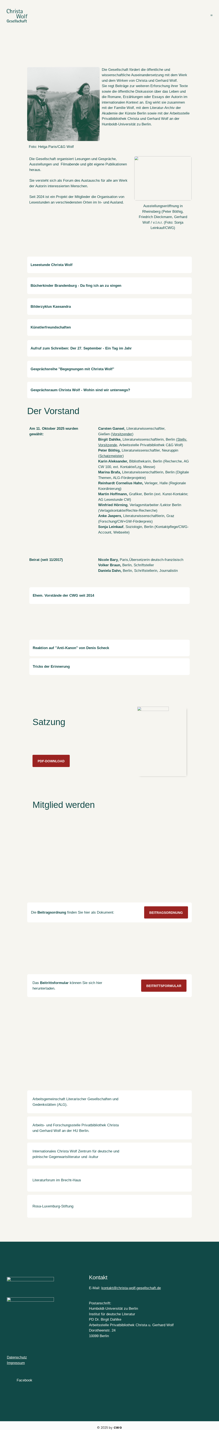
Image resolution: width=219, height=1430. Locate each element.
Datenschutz (17, 1357)
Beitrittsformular (163, 986)
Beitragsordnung (166, 912)
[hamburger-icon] (212, 16)
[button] (109, 265)
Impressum (16, 1363)
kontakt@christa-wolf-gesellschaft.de (131, 1288)
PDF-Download (51, 761)
